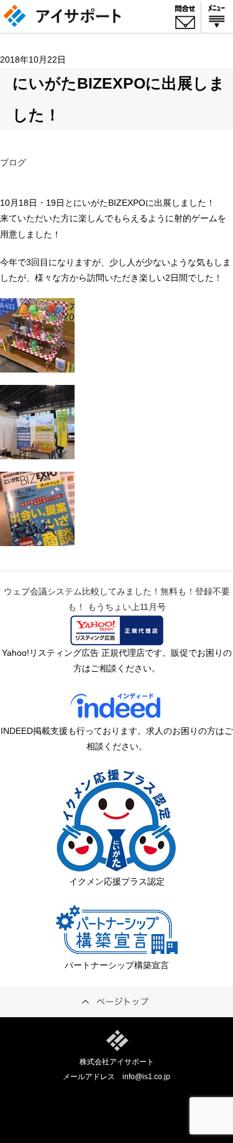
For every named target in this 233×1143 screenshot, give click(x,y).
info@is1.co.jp (146, 1076)
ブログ (13, 162)
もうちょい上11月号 (127, 607)
